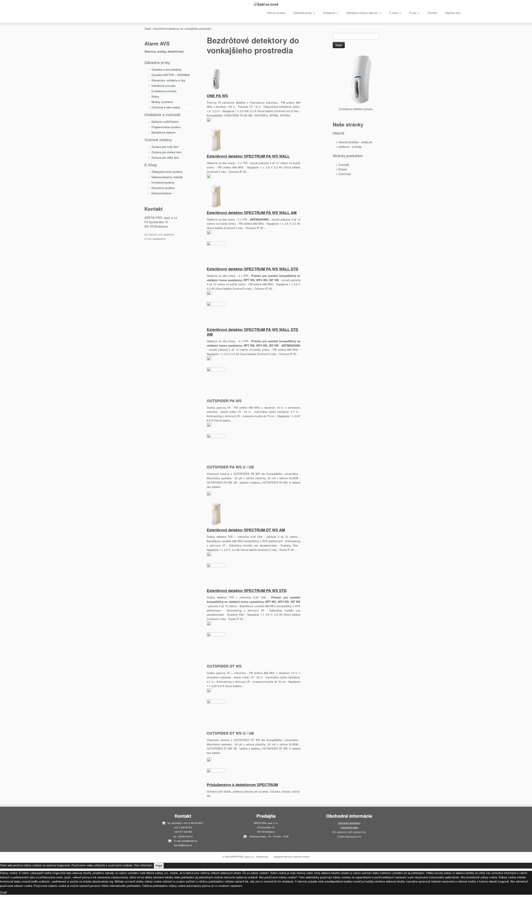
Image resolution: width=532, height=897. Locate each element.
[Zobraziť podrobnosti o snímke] (361, 79)
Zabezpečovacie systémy (166, 172)
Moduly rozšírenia (162, 102)
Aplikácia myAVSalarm (165, 122)
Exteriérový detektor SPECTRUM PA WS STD (247, 590)
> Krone (340, 169)
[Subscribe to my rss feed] (73, 14)
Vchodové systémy (163, 182)
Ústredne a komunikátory (166, 69)
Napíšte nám (453, 13)
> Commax (342, 174)
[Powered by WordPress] (270, 855)
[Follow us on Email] (76, 14)
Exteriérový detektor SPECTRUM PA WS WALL (248, 156)
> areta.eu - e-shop (347, 146)
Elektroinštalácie (161, 193)
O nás (413, 13)
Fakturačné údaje (349, 827)
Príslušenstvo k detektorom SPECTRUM (242, 784)
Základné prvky (303, 13)
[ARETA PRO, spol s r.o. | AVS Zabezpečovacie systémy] (266, 4)
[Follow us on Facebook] (79, 14)
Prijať (158, 866)
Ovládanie (329, 13)
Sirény (155, 96)
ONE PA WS (217, 95)
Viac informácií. (143, 865)
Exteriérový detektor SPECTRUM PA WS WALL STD (252, 269)
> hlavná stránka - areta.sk (352, 142)
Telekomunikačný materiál (166, 177)
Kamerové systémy (163, 188)
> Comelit (341, 164)
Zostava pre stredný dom (166, 152)
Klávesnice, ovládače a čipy (168, 80)
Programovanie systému (166, 127)
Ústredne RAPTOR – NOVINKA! (170, 75)
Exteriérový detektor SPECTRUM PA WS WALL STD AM (252, 332)
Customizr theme (300, 856)
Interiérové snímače (163, 86)
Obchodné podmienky (349, 823)
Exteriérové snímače (163, 91)
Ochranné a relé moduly (165, 107)
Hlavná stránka (276, 13)
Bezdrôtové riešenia (163, 132)
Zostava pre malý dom (165, 147)
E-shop (394, 13)
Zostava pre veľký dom (165, 157)
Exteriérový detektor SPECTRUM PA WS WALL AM (252, 212)
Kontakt (432, 13)
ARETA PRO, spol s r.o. (242, 856)
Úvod (147, 29)
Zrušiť (3, 892)
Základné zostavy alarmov (362, 13)
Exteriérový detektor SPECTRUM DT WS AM (246, 530)
